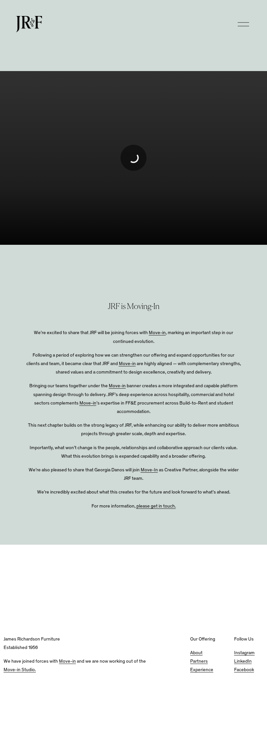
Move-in (157, 333)
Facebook (244, 670)
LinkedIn (243, 661)
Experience (201, 670)
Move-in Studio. (20, 670)
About (196, 653)
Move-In (149, 470)
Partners (199, 661)
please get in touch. (156, 506)
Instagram (244, 653)
